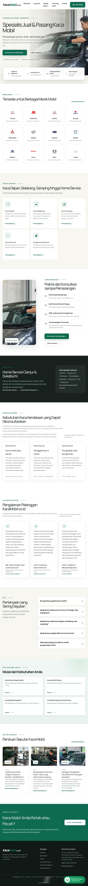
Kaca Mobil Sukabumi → (30, 390)
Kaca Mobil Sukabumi (46, 865)
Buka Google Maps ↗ (67, 866)
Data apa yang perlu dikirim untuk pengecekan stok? (61, 643)
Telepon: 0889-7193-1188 (68, 863)
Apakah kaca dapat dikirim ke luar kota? (61, 633)
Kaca (12, 5)
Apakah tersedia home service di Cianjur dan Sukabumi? (61, 611)
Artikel (42, 859)
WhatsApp (79, 5)
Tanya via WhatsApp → (75, 822)
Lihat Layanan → (37, 53)
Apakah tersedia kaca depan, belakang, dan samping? (61, 622)
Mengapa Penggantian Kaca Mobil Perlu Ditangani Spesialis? (72, 774)
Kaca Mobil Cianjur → (11, 390)
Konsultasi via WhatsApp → (15, 53)
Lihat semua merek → (78, 101)
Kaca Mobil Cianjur (45, 862)
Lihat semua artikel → (78, 742)
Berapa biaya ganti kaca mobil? (61, 601)
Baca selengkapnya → (12, 788)
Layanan (42, 852)
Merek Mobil (43, 856)
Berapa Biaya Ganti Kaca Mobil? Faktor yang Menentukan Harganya (42, 774)
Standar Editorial (45, 868)
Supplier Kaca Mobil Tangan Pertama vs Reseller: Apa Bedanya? (14, 774)
